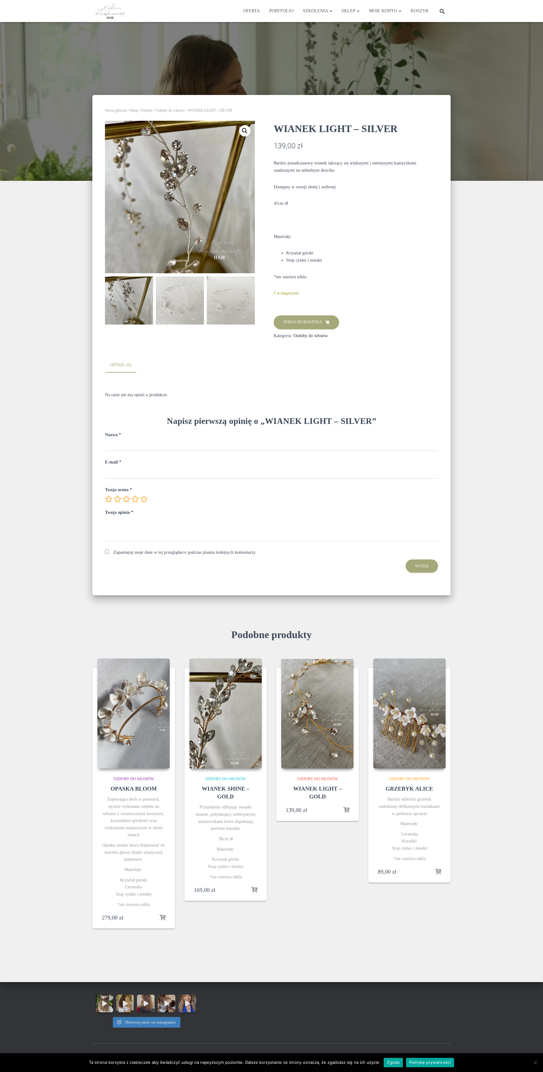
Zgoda (393, 1062)
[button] (244, 130)
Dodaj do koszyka (302, 322)
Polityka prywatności (430, 1062)
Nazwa (113, 434)
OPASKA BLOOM (134, 789)
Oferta (251, 10)
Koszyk (420, 10)
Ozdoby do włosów (170, 110)
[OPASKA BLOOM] (133, 713)
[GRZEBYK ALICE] (409, 713)
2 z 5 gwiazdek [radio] (117, 499)
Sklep (349, 10)
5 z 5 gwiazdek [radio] (144, 499)
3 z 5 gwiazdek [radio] (126, 499)
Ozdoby (147, 110)
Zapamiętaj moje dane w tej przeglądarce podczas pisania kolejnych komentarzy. (184, 552)
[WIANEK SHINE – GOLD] (225, 713)
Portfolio (281, 10)
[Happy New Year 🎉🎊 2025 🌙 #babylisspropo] (104, 1003)
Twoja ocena (118, 489)
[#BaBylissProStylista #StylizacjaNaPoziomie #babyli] (146, 1003)
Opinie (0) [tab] (120, 365)
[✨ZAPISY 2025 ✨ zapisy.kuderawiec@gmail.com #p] (125, 1003)
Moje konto (383, 10)
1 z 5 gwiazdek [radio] (108, 499)
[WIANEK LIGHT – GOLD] (317, 713)
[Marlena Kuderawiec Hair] (111, 11)
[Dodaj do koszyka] (162, 917)
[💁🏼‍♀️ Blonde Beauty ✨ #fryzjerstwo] (187, 1003)
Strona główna (116, 110)
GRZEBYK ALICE (409, 789)
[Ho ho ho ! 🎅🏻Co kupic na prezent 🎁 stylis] (166, 1003)
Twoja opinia (119, 512)
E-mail (113, 462)
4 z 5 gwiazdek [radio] (135, 499)
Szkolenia (316, 10)
